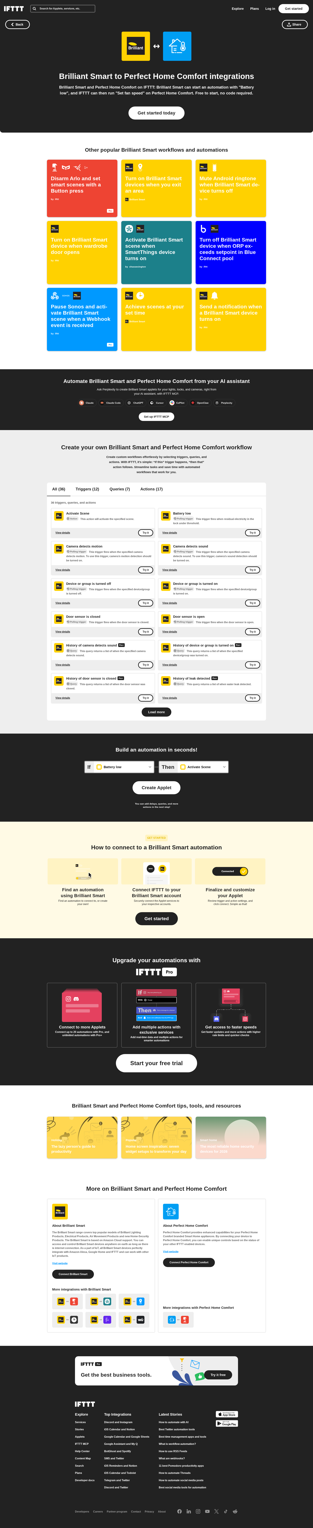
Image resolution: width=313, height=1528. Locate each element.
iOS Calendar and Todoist (120, 1473)
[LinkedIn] (189, 1511)
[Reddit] (235, 1511)
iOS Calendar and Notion (119, 1429)
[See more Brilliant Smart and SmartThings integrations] (100, 1301)
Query (73, 650)
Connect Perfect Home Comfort (189, 1262)
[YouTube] (207, 1511)
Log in (270, 8)
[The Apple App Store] (227, 1415)
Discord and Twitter (116, 1487)
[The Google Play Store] (227, 1424)
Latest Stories (170, 1414)
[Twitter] (216, 1511)
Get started (293, 8)
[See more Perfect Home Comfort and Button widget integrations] (178, 1320)
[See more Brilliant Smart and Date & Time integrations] (67, 1320)
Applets (80, 1436)
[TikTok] (226, 1511)
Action (73, 518)
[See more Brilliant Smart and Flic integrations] (100, 1320)
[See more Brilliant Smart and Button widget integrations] (67, 1301)
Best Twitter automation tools (177, 1429)
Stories (79, 1429)
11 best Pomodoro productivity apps (181, 1465)
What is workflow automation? (177, 1444)
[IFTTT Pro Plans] (121, 645)
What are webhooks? (172, 1458)
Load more (156, 712)
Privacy (149, 1511)
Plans (254, 8)
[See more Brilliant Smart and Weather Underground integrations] (134, 1320)
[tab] (58, 489)
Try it (146, 532)
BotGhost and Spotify (117, 1451)
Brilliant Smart (85, 76)
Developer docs (85, 1480)
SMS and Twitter (114, 1458)
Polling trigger (185, 518)
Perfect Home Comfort (165, 76)
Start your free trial (156, 1063)
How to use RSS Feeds (173, 1451)
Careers (98, 1511)
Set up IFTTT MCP (156, 416)
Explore (238, 8)
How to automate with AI (173, 1422)
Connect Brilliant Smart (73, 1274)
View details (62, 532)
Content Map (83, 1458)
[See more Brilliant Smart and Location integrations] (134, 1301)
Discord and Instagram (118, 1422)
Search (79, 1465)
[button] (156, 918)
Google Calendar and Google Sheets (126, 1436)
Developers (82, 1511)
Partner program (117, 1511)
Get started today (156, 112)
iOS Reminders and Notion (120, 1465)
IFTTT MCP (82, 1444)
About (162, 1511)
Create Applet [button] (156, 787)
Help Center (82, 1451)
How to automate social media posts (181, 1480)
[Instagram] (198, 1511)
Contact (136, 1511)
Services (80, 1422)
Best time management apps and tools (182, 1436)
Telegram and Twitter (117, 1480)
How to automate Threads (175, 1473)
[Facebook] (179, 1511)
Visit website (60, 1263)
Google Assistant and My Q (121, 1444)
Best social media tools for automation (182, 1487)
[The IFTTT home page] (14, 9)
